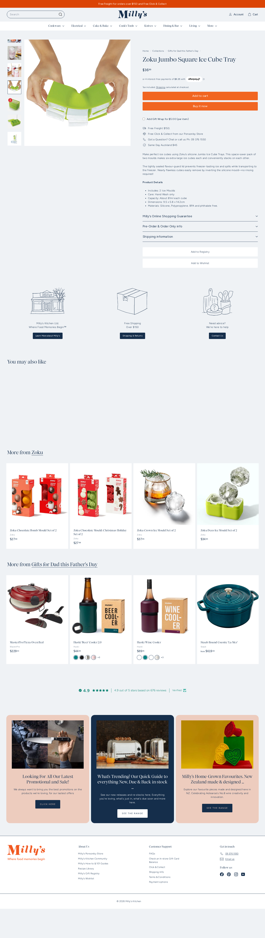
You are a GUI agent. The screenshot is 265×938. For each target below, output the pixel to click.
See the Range (132, 813)
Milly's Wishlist (86, 878)
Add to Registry (200, 251)
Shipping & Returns (132, 335)
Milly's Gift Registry (89, 873)
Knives (148, 25)
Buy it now (200, 106)
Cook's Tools (126, 25)
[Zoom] (77, 93)
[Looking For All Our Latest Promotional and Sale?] (48, 744)
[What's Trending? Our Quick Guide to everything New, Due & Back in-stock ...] (132, 744)
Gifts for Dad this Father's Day (183, 51)
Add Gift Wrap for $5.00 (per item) (168, 119)
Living (193, 25)
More (210, 25)
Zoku (37, 452)
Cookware (54, 25)
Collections (158, 51)
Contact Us (217, 335)
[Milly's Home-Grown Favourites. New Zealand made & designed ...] (217, 744)
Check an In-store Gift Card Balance (164, 860)
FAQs (152, 853)
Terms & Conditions (159, 877)
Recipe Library (86, 868)
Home (146, 51)
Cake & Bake (101, 25)
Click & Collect (157, 867)
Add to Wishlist (200, 263)
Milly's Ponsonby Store (90, 853)
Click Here (48, 804)
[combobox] (36, 14)
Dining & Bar (171, 25)
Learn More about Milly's (48, 335)
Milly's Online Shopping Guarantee (167, 216)
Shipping (160, 87)
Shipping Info (156, 872)
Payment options (158, 882)
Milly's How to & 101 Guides (93, 863)
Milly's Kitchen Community (92, 858)
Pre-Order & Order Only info (162, 226)
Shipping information (158, 236)
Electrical (77, 25)
